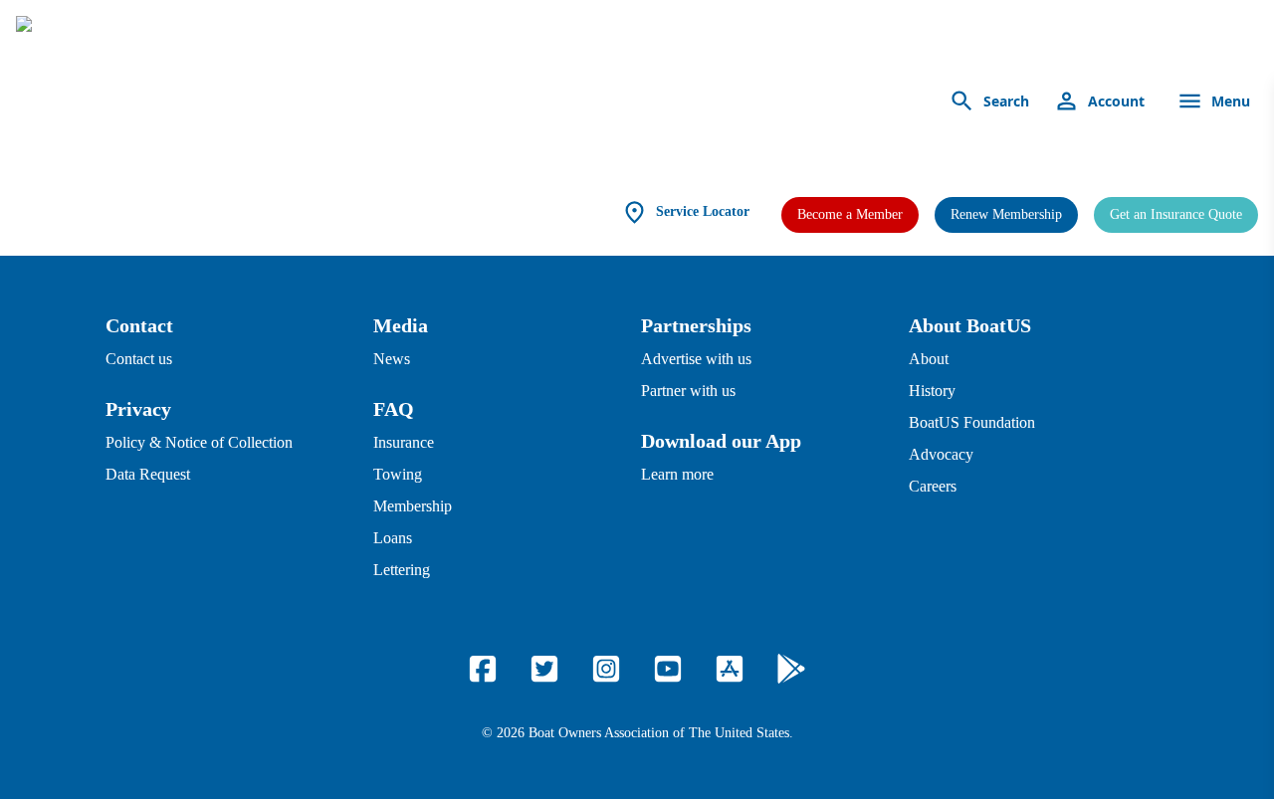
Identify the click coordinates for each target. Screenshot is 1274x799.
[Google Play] (791, 669)
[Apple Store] (729, 669)
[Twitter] (544, 669)
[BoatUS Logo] (201, 101)
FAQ (393, 409)
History (932, 390)
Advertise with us (696, 358)
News (391, 358)
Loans (392, 537)
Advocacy (941, 454)
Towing (397, 474)
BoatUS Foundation (972, 422)
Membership (412, 506)
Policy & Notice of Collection (199, 442)
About (929, 358)
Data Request (148, 474)
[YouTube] (668, 669)
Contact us (139, 358)
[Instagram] (606, 669)
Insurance (403, 442)
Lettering (401, 569)
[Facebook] (483, 669)
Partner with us (688, 390)
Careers (932, 486)
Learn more (677, 474)
